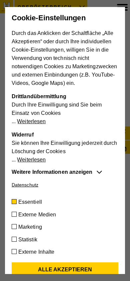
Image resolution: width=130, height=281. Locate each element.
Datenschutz (25, 184)
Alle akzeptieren (65, 269)
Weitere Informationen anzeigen (52, 172)
